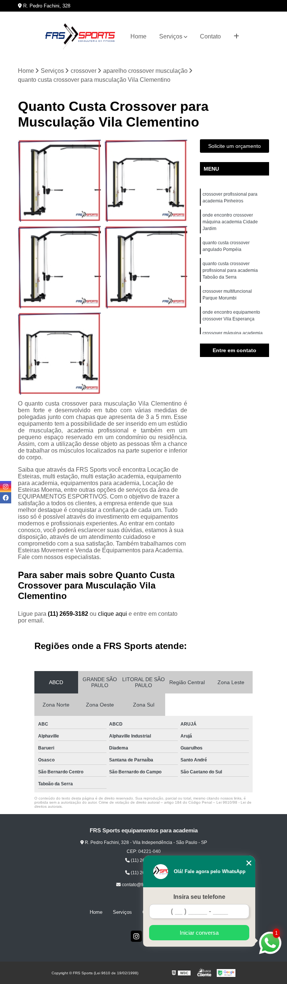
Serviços (170, 36)
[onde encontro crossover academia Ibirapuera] (146, 180)
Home (138, 36)
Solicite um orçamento (234, 146)
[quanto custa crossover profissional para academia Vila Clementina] (146, 267)
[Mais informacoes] (236, 36)
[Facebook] (5, 497)
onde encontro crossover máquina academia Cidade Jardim (230, 221)
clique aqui (112, 614)
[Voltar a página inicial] (80, 36)
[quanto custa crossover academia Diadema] (59, 180)
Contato (210, 36)
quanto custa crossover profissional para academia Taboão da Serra (230, 270)
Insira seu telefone (199, 897)
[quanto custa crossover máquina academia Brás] (59, 267)
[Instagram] (136, 936)
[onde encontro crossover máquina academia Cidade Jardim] (59, 353)
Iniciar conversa (199, 932)
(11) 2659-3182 (69, 614)
